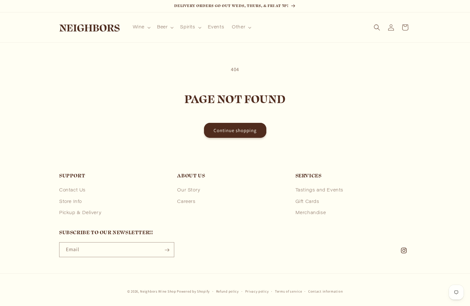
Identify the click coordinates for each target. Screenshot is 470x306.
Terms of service (288, 291)
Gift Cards (307, 202)
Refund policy (227, 291)
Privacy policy (257, 291)
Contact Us (72, 191)
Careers (186, 202)
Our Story (188, 191)
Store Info (70, 202)
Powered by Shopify (193, 291)
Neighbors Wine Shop (158, 291)
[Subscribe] (167, 250)
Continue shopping (235, 130)
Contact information (325, 291)
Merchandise (310, 213)
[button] (141, 27)
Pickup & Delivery (80, 213)
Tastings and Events (319, 191)
